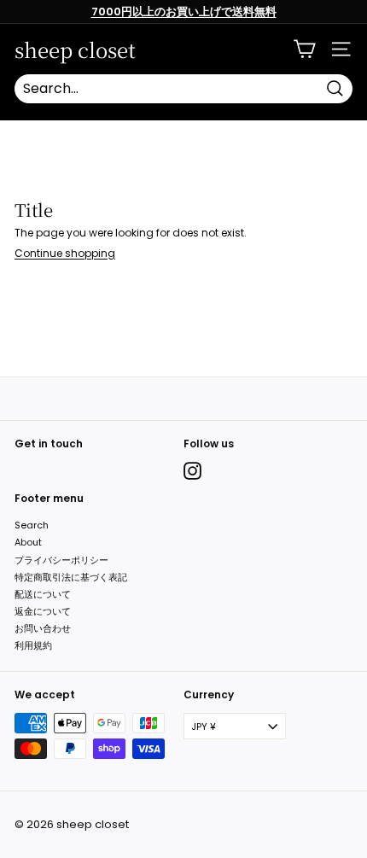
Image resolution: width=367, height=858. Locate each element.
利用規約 (33, 645)
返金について (43, 611)
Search (32, 525)
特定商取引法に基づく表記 (71, 577)
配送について (43, 594)
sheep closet (75, 49)
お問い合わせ (43, 628)
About (28, 542)
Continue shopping (65, 253)
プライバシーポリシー (61, 560)
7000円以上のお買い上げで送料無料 (184, 11)
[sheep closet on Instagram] (192, 471)
